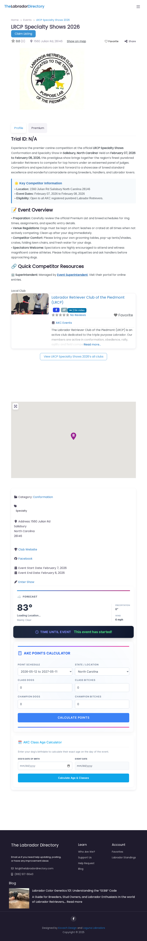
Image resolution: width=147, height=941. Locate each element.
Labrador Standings (124, 857)
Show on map (76, 41)
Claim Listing (23, 34)
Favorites (117, 852)
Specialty (21, 511)
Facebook (25, 559)
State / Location (87, 664)
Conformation (43, 497)
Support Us (85, 857)
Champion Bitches (88, 696)
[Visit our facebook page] (73, 919)
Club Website (27, 549)
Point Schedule (29, 664)
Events (27, 20)
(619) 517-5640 (24, 874)
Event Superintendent (72, 275)
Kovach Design (67, 928)
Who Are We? (86, 852)
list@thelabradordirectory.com (34, 868)
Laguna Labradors (94, 928)
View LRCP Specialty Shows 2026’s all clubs (73, 356)
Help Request (86, 863)
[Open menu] (138, 6)
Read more (74, 902)
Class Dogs (26, 680)
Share (132, 41)
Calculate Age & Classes (73, 777)
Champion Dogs (29, 696)
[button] (73, 436)
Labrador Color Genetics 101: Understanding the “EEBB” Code (74, 891)
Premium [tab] (37, 128)
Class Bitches (85, 680)
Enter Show (26, 582)
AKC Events (64, 323)
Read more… (92, 344)
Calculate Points (73, 717)
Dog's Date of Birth (29, 759)
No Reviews (78, 315)
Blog (80, 869)
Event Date (81, 759)
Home (15, 20)
